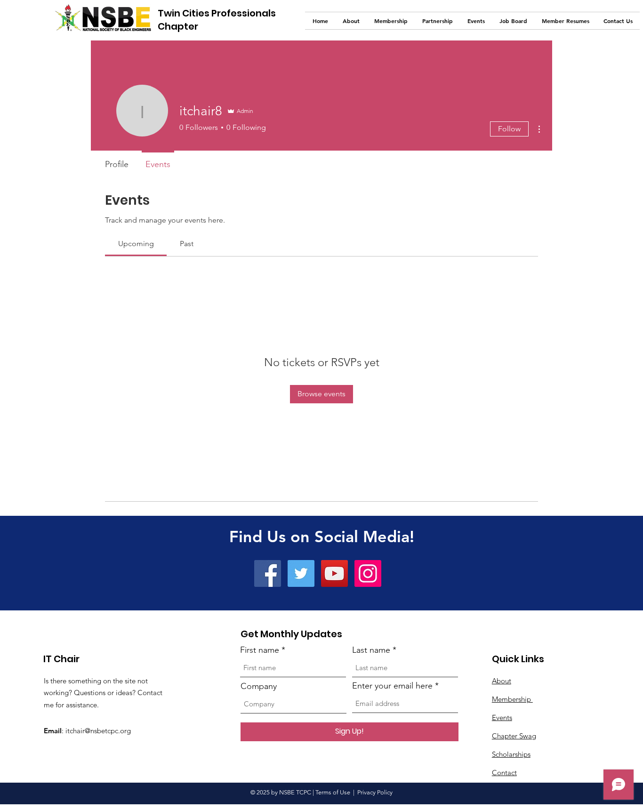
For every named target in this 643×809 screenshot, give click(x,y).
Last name (371, 650)
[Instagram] (367, 573)
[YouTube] (334, 573)
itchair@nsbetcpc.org (98, 730)
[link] (136, 243)
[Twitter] (301, 573)
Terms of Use (332, 792)
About (501, 680)
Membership (512, 699)
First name (259, 650)
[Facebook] (267, 573)
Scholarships (511, 754)
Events (502, 717)
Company (259, 686)
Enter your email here (392, 685)
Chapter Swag (514, 735)
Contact (504, 772)
